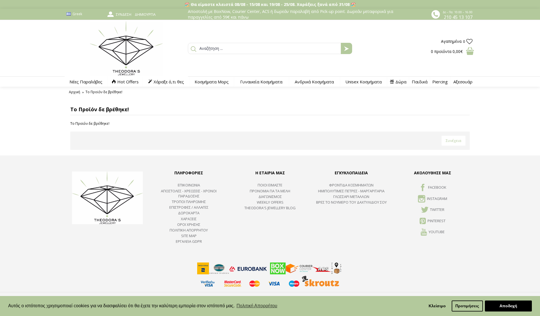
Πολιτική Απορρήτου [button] (257, 305)
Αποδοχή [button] (508, 306)
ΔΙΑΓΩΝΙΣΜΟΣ (270, 196)
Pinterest (437, 220)
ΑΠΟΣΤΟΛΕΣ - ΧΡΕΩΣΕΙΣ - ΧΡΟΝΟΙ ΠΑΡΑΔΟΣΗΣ (189, 193)
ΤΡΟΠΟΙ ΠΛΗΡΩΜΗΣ (189, 201)
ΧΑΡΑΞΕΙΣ (189, 218)
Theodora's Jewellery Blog (270, 207)
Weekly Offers (270, 202)
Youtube (437, 231)
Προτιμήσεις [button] (467, 306)
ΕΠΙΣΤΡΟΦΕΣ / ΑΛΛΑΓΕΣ (188, 207)
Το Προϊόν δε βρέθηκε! (104, 92)
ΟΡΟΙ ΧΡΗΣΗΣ (188, 224)
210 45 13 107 (458, 17)
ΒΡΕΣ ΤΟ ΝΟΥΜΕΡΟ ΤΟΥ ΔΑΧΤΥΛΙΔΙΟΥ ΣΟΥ (351, 202)
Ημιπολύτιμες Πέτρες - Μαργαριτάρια (351, 190)
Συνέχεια (453, 140)
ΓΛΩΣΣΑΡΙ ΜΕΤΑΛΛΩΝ (351, 196)
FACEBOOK (437, 187)
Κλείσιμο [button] (437, 306)
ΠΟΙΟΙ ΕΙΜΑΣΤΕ (270, 185)
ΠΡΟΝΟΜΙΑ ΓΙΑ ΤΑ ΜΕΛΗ (270, 190)
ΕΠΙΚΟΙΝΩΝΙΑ (189, 185)
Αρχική (74, 92)
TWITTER (437, 209)
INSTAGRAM (437, 198)
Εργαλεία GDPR (189, 241)
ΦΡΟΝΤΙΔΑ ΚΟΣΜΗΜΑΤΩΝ (351, 185)
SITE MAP (189, 235)
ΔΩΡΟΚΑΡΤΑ (188, 212)
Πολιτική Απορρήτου (189, 230)
